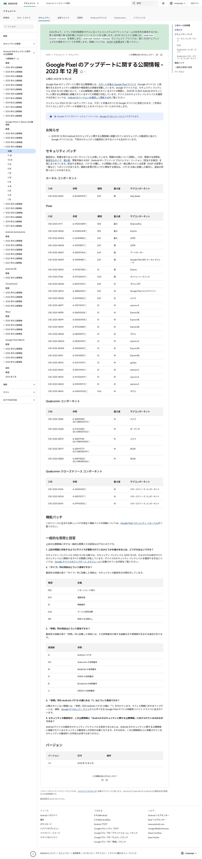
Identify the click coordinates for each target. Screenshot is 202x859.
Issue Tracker (153, 837)
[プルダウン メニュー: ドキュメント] (39, 3)
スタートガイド (24, 18)
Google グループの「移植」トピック (110, 842)
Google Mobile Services (158, 828)
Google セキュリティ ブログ (106, 828)
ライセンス (88, 853)
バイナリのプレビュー (50, 828)
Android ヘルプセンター (158, 815)
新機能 (6, 18)
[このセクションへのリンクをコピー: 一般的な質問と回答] (78, 538)
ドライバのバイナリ (49, 837)
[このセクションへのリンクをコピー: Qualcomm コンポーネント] (82, 401)
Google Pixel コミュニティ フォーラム (139, 523)
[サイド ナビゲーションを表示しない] (33, 854)
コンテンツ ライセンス (87, 791)
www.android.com (156, 824)
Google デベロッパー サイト (112, 116)
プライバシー (101, 853)
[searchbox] (18, 26)
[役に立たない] (161, 55)
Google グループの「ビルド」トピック (111, 837)
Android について (48, 853)
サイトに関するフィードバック (123, 853)
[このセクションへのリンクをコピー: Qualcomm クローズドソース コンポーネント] (105, 471)
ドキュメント (30, 3)
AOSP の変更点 (114, 42)
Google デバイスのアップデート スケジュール (77, 561)
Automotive (120, 18)
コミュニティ (64, 853)
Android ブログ (100, 824)
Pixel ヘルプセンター (157, 820)
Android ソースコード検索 (58, 3)
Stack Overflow (155, 833)
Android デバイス (99, 18)
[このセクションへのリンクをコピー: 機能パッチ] (65, 517)
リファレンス (139, 18)
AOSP (48, 55)
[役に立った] (157, 55)
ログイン (195, 3)
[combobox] (145, 3)
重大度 (66, 160)
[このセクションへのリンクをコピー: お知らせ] (62, 130)
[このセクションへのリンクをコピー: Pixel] (54, 206)
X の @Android (100, 815)
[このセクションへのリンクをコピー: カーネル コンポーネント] (79, 178)
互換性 (80, 18)
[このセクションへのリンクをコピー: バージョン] (65, 745)
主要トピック (63, 18)
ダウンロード (46, 824)
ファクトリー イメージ (50, 833)
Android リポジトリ (48, 815)
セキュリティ (44, 18)
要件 (42, 820)
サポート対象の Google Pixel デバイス (117, 84)
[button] (16, 44)
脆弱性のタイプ (53, 160)
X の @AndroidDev (102, 820)
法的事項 (76, 853)
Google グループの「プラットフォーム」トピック (116, 833)
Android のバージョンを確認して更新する (88, 97)
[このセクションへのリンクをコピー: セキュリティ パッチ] (79, 151)
